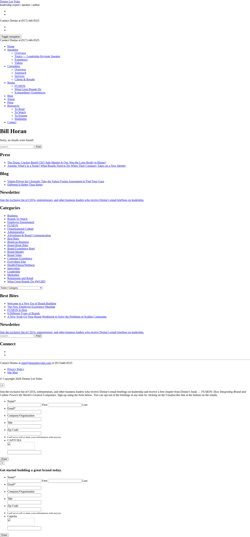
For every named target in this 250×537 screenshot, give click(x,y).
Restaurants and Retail (20, 278)
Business (12, 215)
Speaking (12, 49)
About (11, 99)
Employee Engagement (20, 222)
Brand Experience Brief (21, 248)
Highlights (21, 118)
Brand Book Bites (17, 245)
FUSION (20, 86)
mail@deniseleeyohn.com (36, 363)
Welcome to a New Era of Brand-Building (31, 303)
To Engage (21, 115)
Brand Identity (15, 251)
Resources (13, 105)
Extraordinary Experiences (30, 92)
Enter (4, 459)
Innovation (13, 268)
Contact (11, 122)
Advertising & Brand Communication (29, 235)
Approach (20, 72)
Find (38, 146)
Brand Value (14, 255)
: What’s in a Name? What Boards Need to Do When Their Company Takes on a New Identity (66, 165)
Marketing (13, 274)
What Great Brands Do (28, 89)
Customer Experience (19, 258)
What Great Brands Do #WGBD (26, 281)
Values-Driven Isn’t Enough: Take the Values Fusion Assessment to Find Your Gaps (55, 181)
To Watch (20, 112)
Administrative (15, 232)
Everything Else (16, 261)
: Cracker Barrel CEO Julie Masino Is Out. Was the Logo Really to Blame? (56, 162)
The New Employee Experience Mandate (31, 306)
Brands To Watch (17, 218)
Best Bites (13, 238)
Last (84, 404)
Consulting (13, 66)
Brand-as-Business (18, 242)
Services (19, 76)
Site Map (12, 372)
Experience (21, 59)
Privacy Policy (15, 369)
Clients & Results (25, 79)
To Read (20, 109)
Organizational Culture (20, 228)
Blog (10, 95)
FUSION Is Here (17, 310)
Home (10, 46)
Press (10, 102)
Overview (20, 53)
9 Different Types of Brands (23, 313)
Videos (19, 62)
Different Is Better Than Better (25, 184)
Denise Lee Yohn (10, 1)
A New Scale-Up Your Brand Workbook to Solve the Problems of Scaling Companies (57, 316)
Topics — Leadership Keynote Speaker (37, 56)
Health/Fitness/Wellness (21, 265)
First (44, 404)
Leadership (13, 271)
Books (11, 82)
